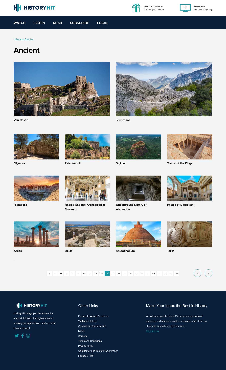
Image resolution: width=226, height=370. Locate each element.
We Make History (87, 321)
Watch (19, 23)
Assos (18, 251)
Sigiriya (121, 163)
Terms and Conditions (90, 341)
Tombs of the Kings (179, 163)
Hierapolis (20, 205)
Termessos (123, 120)
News (81, 331)
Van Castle (21, 120)
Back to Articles (24, 39)
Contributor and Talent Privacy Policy (98, 351)
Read (57, 23)
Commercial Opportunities (92, 326)
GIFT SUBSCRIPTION (153, 6)
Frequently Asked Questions (93, 316)
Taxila (171, 251)
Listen (39, 23)
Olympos (19, 163)
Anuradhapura (125, 251)
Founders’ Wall (86, 356)
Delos (68, 251)
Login (102, 23)
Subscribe (79, 23)
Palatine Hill (73, 163)
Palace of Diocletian (180, 205)
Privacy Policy (85, 346)
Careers (82, 336)
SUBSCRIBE (199, 6)
